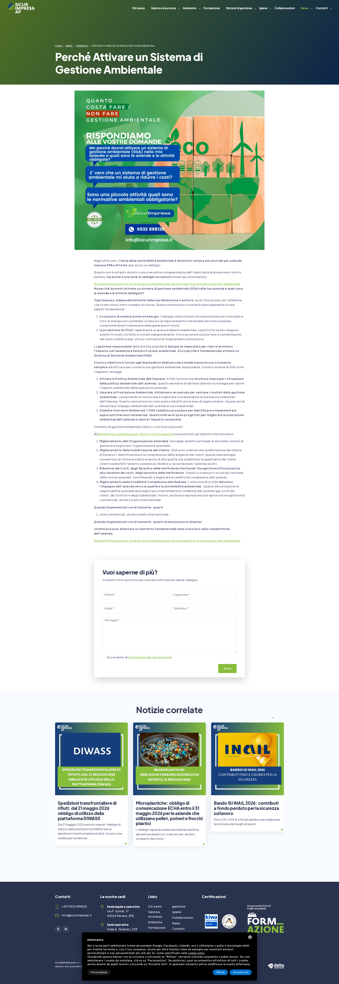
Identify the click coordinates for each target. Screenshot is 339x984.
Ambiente (189, 8)
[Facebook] (58, 929)
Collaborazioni (285, 8)
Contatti (322, 8)
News (304, 8)
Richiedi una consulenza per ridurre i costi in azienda (135, 434)
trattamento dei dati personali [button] (150, 657)
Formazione (212, 8)
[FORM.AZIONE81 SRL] (265, 915)
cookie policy (196, 953)
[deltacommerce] (276, 963)
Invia (227, 668)
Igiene (263, 8)
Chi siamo (138, 8)
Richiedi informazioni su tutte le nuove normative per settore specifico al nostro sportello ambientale (167, 284)
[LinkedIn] (66, 929)
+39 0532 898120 (74, 906)
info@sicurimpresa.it (77, 915)
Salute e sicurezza (163, 8)
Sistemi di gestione (239, 8)
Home (58, 46)
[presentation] (266, 718)
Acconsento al (139, 657)
